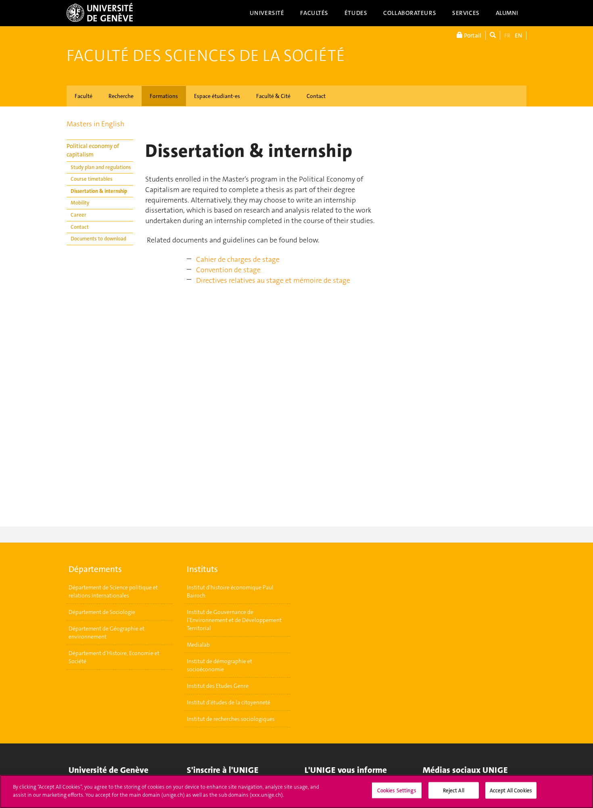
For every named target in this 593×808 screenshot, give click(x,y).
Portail (472, 35)
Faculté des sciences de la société (206, 55)
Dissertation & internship (99, 191)
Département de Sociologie (102, 612)
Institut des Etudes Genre (217, 685)
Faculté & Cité (273, 96)
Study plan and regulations (101, 167)
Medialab (198, 644)
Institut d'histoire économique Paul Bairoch (230, 591)
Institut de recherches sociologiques (231, 718)
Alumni (507, 13)
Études (356, 13)
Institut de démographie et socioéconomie (219, 665)
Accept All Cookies (511, 790)
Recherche (121, 96)
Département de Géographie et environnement (106, 632)
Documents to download (98, 238)
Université (267, 13)
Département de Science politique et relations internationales (113, 591)
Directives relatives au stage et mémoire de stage (273, 280)
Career (78, 214)
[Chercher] (493, 35)
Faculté (83, 96)
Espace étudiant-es (217, 96)
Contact (316, 96)
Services (466, 13)
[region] (296, 791)
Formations (164, 96)
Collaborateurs (409, 13)
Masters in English (95, 124)
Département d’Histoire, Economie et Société (114, 657)
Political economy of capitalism (93, 150)
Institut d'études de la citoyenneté (228, 702)
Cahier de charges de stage (238, 259)
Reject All (453, 790)
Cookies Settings (396, 790)
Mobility (80, 202)
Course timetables (92, 178)
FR (507, 35)
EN (518, 35)
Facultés (314, 13)
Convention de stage (228, 270)
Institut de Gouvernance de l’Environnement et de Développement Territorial (234, 620)
